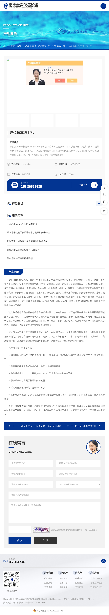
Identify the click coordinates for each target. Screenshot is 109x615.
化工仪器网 (19, 602)
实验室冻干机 (44, 46)
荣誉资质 (48, 587)
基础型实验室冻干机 (98, 583)
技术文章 (64, 583)
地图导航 (79, 587)
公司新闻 (64, 578)
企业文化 (48, 583)
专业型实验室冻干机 (98, 578)
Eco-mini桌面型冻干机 (85, 426)
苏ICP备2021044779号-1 (82, 599)
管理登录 (29, 602)
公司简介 (48, 578)
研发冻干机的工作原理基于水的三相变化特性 (28, 232)
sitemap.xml (41, 602)
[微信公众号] (104, 201)
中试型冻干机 (96, 587)
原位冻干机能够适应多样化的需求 (23, 250)
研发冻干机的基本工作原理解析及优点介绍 (27, 241)
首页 (19, 46)
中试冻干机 (59, 46)
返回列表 (56, 426)
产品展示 (29, 46)
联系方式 (79, 578)
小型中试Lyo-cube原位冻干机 (35, 426)
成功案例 (64, 587)
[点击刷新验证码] (41, 530)
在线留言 (79, 583)
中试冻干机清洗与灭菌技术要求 (22, 224)
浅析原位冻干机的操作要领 (20, 258)
